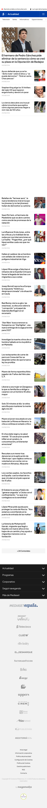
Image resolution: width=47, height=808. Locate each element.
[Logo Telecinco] (23, 627)
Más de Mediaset (11, 595)
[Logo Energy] (23, 678)
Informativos (24, 19)
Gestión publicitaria (23, 766)
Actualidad (13, 14)
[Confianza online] (24, 798)
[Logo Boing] (23, 669)
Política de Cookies (23, 763)
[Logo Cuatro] (23, 635)
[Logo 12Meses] (24, 712)
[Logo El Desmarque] (23, 652)
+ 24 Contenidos (23, 551)
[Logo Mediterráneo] (23, 738)
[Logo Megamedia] (25, 787)
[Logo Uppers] (23, 695)
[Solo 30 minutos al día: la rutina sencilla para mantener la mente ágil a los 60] (39, 408)
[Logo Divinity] (23, 644)
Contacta (23, 773)
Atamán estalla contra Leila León (15, 9)
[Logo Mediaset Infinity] (23, 618)
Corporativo (8, 581)
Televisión (6, 19)
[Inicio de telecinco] (3, 14)
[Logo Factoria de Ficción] (23, 661)
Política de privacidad (23, 756)
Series (14, 19)
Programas (8, 574)
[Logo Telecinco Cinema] (23, 703)
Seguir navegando (11, 588)
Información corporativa (23, 753)
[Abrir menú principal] (43, 14)
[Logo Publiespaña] (23, 729)
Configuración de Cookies (24, 760)
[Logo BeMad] (23, 686)
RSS (23, 770)
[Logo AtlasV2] (24, 721)
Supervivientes (37, 19)
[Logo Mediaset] (23, 607)
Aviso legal (23, 750)
